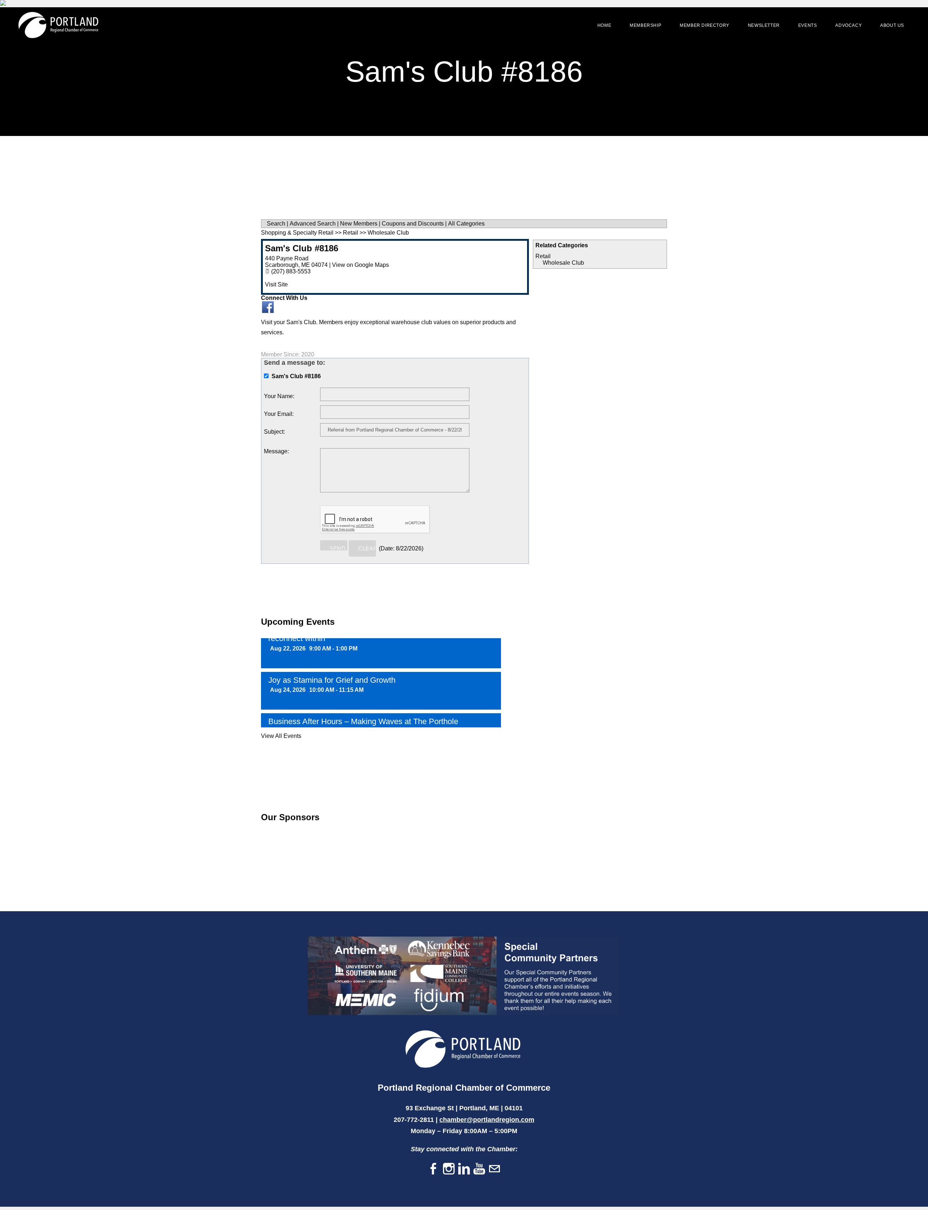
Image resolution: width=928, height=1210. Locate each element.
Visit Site (276, 284)
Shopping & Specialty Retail (297, 233)
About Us (892, 25)
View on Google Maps (360, 265)
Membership (645, 25)
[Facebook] (433, 1162)
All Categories (466, 223)
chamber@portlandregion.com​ (486, 1113)
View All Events (281, 729)
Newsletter (764, 25)
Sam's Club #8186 (301, 248)
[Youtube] (479, 1162)
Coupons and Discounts (413, 223)
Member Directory (704, 25)
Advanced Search (313, 223)
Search (276, 223)
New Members (358, 223)
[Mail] (494, 1162)
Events (807, 25)
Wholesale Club (563, 263)
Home (604, 25)
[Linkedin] (464, 1162)
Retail (543, 256)
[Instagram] (449, 1162)
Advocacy (848, 25)
